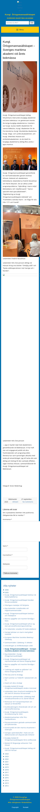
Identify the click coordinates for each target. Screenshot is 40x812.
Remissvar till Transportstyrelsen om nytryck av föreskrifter (18, 703)
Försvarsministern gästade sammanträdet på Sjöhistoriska (20, 723)
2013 (7, 783)
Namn (5, 546)
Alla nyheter (9, 585)
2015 (7, 778)
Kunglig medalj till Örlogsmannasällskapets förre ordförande (20, 739)
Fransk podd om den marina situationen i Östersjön (20, 729)
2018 (7, 770)
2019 (7, 767)
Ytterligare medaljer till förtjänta (17, 605)
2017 (7, 772)
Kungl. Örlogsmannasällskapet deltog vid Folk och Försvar (20, 749)
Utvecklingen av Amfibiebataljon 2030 (19, 646)
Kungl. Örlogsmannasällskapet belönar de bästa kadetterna (20, 596)
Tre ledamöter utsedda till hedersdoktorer (20, 629)
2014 (7, 780)
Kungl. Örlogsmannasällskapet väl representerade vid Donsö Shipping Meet (20, 660)
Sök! (31, 23)
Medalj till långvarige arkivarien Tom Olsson (18, 744)
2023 (7, 756)
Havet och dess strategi (13, 683)
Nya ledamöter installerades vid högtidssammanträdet (17, 609)
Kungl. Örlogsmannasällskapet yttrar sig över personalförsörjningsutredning (20, 625)
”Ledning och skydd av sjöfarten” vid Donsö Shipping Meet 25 (18, 671)
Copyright (15, 807)
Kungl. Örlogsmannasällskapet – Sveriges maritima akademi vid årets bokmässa (20, 650)
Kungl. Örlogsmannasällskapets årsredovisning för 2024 (16, 713)
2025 (7, 592)
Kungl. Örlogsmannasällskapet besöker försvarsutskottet (19, 601)
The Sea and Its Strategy (14, 675)
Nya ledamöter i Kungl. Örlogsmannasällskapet (13, 655)
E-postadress (7, 555)
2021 (7, 762)
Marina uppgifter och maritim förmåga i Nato (20, 620)
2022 (7, 759)
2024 (7, 754)
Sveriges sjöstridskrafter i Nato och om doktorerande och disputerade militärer (19, 734)
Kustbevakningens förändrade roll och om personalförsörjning (20, 708)
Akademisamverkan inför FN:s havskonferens (16, 718)
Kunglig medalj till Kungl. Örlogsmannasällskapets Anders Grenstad (20, 687)
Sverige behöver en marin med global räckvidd (19, 633)
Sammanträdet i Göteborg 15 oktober (18, 643)
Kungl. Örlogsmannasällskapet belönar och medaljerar (19, 615)
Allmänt (15, 502)
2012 (7, 786)
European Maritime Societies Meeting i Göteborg (19, 638)
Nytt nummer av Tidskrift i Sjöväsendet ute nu (21, 679)
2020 (7, 764)
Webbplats (6, 564)
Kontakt (25, 807)
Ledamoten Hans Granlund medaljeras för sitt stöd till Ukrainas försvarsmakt (20, 692)
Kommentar (7, 519)
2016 (7, 775)
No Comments (28, 502)
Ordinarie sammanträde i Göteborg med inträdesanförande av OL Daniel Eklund (20, 698)
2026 (7, 590)
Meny (21, 30)
